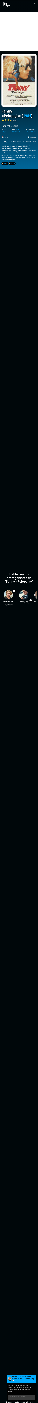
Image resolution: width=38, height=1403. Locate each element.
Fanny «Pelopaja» (31, 131)
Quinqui (13, 163)
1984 (27, 115)
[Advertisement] (19, 31)
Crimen (5, 163)
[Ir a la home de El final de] (6, 4)
